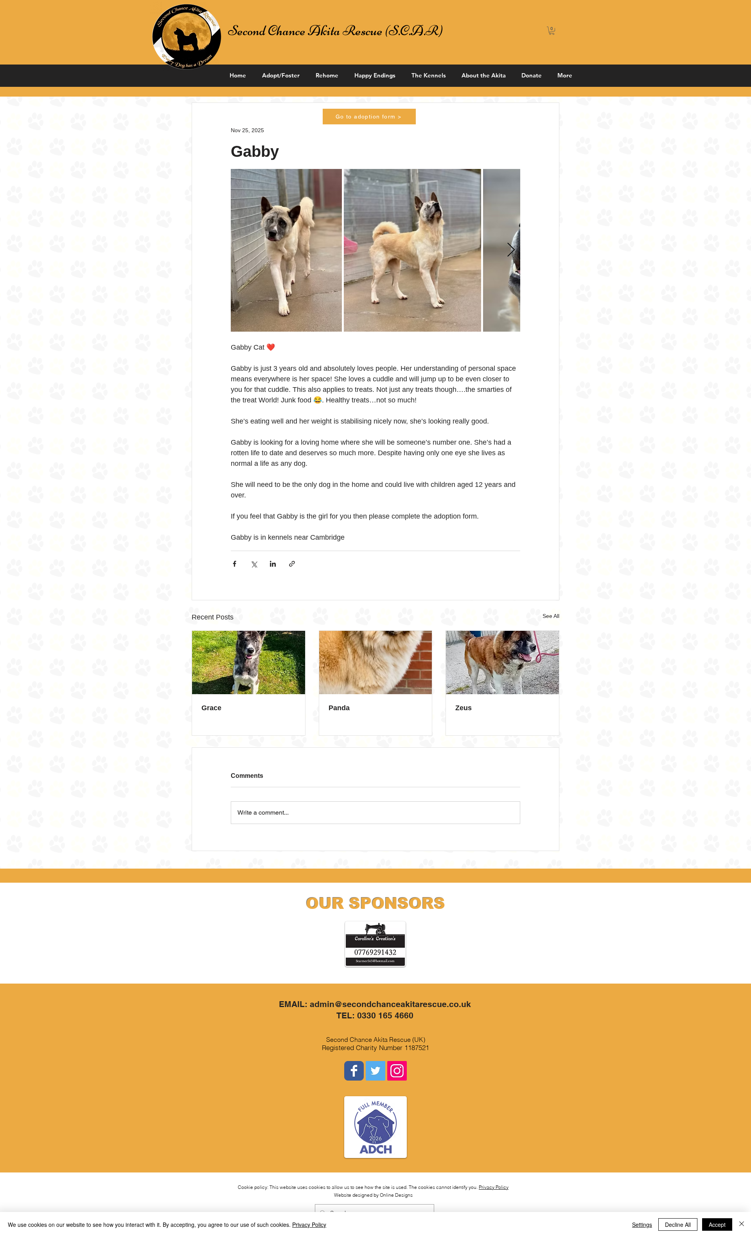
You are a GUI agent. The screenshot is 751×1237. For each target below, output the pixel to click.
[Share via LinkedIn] (273, 563)
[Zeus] (502, 662)
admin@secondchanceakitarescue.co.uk (390, 1004)
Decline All (678, 1224)
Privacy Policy (493, 1187)
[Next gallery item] (511, 250)
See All (551, 616)
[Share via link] (292, 563)
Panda (339, 708)
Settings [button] (642, 1224)
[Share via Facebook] (234, 563)
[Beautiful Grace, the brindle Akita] (248, 662)
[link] (552, 31)
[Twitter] (375, 1071)
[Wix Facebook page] (354, 1071)
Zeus (463, 708)
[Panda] (375, 662)
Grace (211, 708)
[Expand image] (286, 250)
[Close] (741, 1224)
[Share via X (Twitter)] (253, 563)
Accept (717, 1224)
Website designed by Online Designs (373, 1195)
